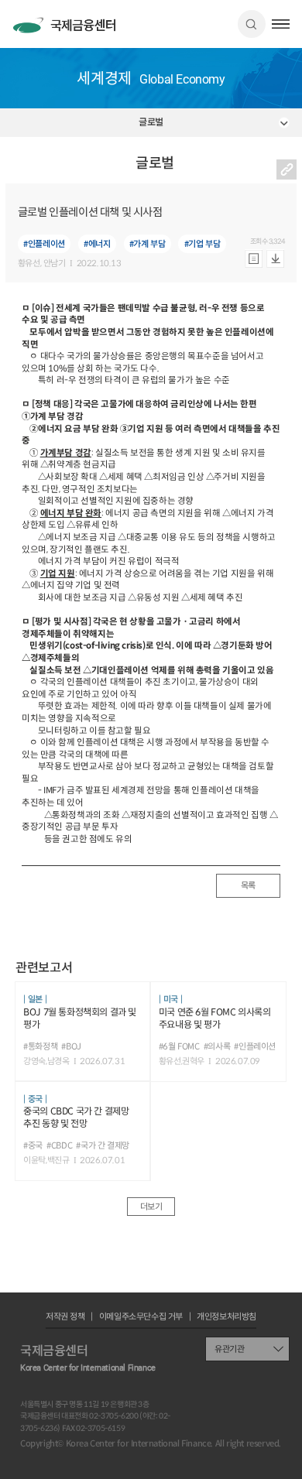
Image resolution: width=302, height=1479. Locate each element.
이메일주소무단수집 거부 (141, 1317)
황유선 (29, 263)
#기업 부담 (202, 243)
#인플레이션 (44, 243)
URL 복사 (286, 169)
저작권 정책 (65, 1317)
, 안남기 (53, 263)
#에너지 (97, 243)
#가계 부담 (147, 243)
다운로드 (275, 258)
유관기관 (229, 1349)
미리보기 (254, 258)
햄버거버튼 (281, 24)
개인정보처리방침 (226, 1317)
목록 (248, 885)
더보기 (151, 1206)
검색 (252, 24)
